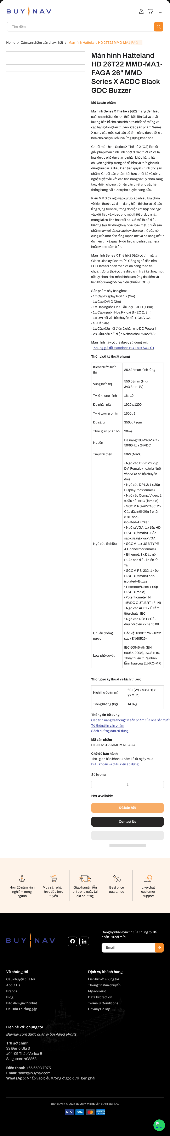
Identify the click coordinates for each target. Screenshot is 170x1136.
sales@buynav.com (34, 1073)
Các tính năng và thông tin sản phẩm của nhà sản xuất (130, 720)
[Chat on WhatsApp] (159, 1125)
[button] (127, 835)
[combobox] (85, 26)
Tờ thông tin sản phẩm (107, 725)
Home (10, 42)
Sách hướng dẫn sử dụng (110, 731)
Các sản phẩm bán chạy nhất (42, 42)
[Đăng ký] (159, 948)
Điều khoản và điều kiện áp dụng (114, 764)
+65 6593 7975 (38, 1068)
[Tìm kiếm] (158, 26)
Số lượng (98, 774)
